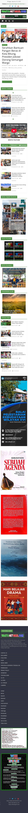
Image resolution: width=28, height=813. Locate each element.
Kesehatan (3, 706)
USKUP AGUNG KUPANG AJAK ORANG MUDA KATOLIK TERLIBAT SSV (18, 333)
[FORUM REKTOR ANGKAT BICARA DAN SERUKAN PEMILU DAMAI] (6, 148)
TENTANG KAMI (5, 675)
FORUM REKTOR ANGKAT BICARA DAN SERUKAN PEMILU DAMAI (18, 150)
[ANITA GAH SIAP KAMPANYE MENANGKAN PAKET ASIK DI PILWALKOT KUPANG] (6, 159)
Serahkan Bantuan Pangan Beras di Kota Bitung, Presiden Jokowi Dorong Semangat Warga (13, 55)
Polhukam (3, 718)
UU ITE (2, 678)
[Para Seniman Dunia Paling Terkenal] (6, 184)
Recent (14, 145)
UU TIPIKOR (4, 683)
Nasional (3, 708)
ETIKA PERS (4, 658)
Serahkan (4, 70)
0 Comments (15, 115)
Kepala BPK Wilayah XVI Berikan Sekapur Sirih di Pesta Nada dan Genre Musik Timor (13, 366)
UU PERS (3, 680)
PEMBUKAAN (4, 668)
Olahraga (3, 711)
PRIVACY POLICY (5, 670)
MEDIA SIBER (4, 663)
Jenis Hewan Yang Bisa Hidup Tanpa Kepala (17, 322)
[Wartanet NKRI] (2, 21)
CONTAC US (4, 653)
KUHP (2, 660)
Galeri (2, 701)
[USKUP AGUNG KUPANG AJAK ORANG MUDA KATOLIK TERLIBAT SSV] (6, 331)
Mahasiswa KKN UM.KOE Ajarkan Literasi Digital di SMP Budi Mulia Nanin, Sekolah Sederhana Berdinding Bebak (18, 111)
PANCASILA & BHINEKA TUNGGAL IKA (10, 665)
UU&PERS (3, 685)
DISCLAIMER (4, 655)
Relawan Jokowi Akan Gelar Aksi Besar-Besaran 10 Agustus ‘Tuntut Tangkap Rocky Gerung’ (14, 345)
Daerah (3, 696)
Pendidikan (4, 716)
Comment (23, 145)
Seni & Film (4, 721)
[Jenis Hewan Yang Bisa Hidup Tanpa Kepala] (6, 321)
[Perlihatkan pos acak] (12, 21)
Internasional (4, 703)
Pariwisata (3, 713)
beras (15, 67)
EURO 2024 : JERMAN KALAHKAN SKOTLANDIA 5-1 (19, 354)
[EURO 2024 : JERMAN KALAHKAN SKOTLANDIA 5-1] (6, 353)
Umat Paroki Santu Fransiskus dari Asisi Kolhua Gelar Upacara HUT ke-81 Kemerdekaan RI (19, 98)
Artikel (2, 691)
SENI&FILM (3, 673)
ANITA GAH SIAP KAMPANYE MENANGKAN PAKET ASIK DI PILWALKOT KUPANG (18, 162)
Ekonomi (5, 45)
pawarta (15, 65)
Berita (2, 693)
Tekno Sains (4, 723)
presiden (20, 67)
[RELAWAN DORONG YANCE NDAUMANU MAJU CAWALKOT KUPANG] (6, 172)
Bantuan (12, 67)
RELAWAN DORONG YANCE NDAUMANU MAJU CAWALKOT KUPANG (19, 175)
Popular (6, 145)
